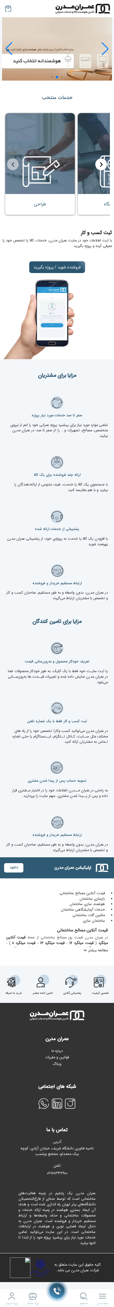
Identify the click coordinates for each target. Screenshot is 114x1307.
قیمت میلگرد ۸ (23, 943)
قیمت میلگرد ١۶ (81, 943)
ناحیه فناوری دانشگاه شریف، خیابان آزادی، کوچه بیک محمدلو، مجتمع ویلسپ (57, 1151)
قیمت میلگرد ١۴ (52, 943)
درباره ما (57, 1051)
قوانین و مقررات (57, 1057)
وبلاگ (57, 1064)
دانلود (14, 867)
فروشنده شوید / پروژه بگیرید (57, 267)
